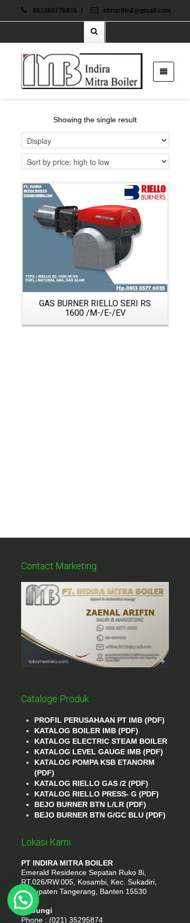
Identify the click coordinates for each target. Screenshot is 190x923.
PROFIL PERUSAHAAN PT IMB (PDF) (99, 720)
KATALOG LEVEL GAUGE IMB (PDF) (98, 751)
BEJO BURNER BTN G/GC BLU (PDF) (100, 815)
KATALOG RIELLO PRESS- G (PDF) (96, 794)
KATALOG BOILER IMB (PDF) (86, 730)
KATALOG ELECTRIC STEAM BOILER (100, 741)
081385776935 (55, 10)
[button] (23, 900)
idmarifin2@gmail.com (136, 10)
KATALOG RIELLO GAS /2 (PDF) (91, 783)
